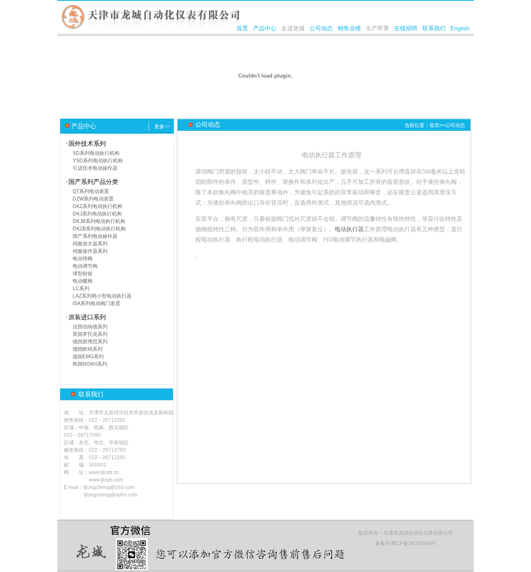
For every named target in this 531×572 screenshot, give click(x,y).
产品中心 (264, 28)
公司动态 (321, 28)
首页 (242, 28)
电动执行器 (349, 229)
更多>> (162, 127)
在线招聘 (405, 28)
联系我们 (434, 28)
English (460, 28)
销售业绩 (349, 28)
